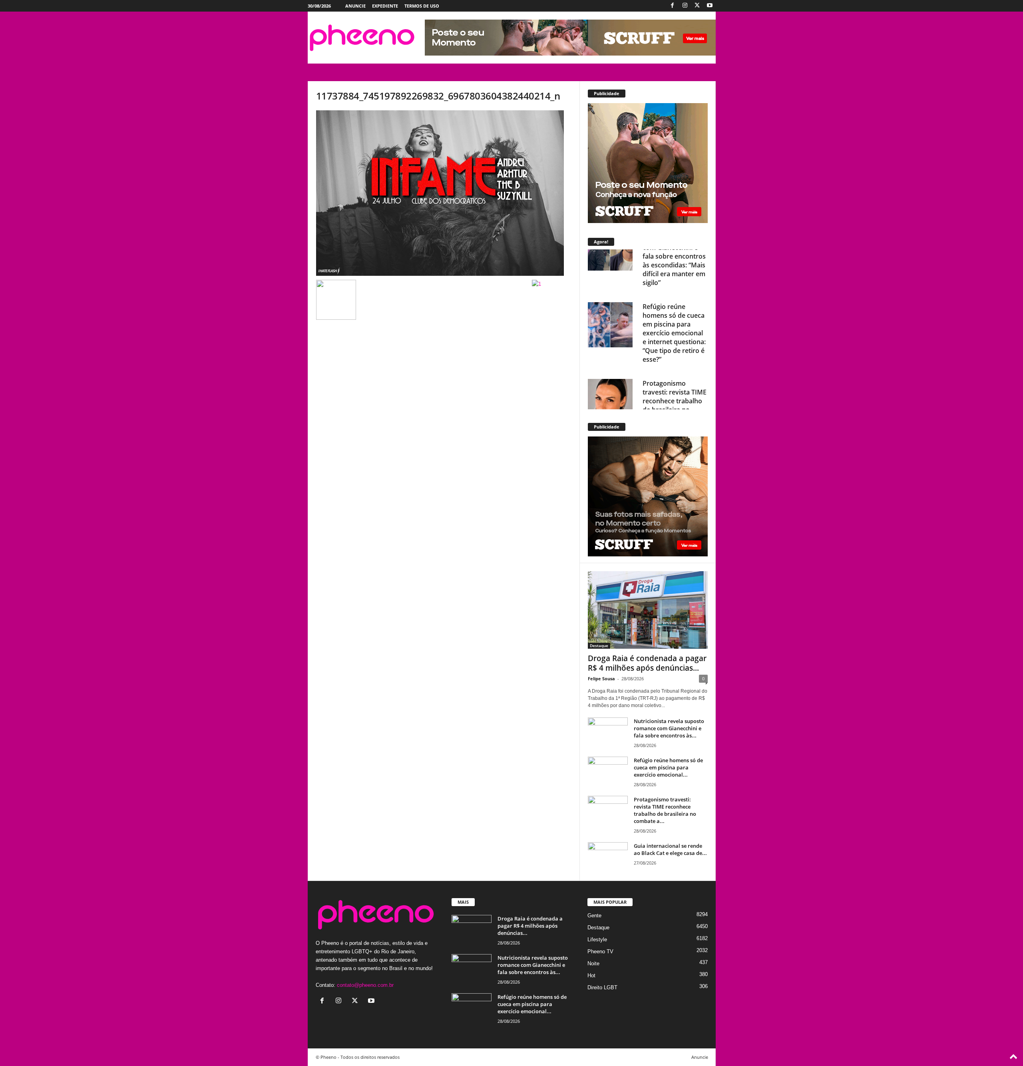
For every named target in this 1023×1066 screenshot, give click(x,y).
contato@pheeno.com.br (365, 985)
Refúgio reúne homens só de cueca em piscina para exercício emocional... (668, 767)
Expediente (385, 6)
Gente (594, 916)
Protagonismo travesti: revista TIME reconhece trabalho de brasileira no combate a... (665, 810)
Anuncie (355, 6)
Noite (593, 963)
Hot (591, 975)
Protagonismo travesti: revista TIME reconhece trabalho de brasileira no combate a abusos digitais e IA (675, 358)
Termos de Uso (421, 6)
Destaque (599, 645)
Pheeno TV (600, 951)
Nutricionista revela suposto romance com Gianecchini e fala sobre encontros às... (669, 728)
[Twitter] (697, 6)
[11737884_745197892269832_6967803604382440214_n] (444, 193)
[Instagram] (685, 6)
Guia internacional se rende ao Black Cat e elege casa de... (670, 849)
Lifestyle (597, 939)
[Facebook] (672, 6)
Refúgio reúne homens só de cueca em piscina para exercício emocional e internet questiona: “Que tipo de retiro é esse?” (674, 286)
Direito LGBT (602, 987)
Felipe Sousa (601, 678)
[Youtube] (710, 6)
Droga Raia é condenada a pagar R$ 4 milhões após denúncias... (647, 663)
